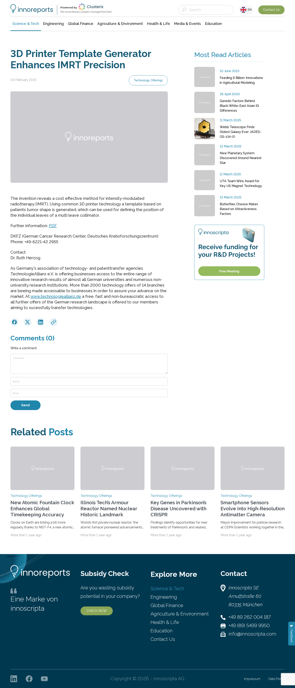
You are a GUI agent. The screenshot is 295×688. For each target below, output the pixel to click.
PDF (53, 225)
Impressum (252, 679)
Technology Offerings (148, 80)
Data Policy (277, 679)
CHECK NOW (96, 611)
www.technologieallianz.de (56, 296)
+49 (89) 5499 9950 (249, 625)
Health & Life (165, 622)
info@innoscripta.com (252, 634)
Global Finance (167, 605)
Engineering (164, 597)
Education (162, 631)
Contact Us (271, 10)
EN (249, 9)
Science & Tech (167, 588)
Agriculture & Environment (180, 614)
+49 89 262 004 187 (250, 617)
